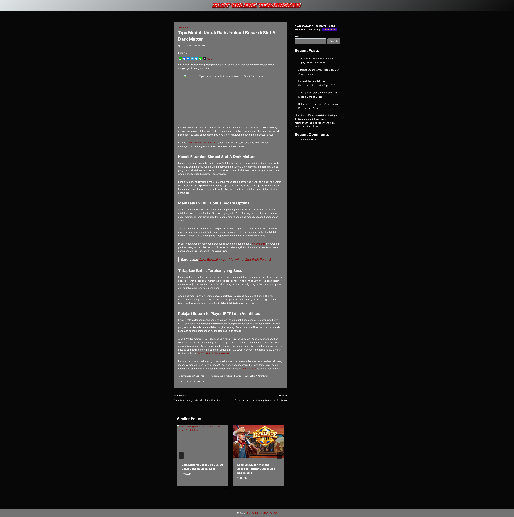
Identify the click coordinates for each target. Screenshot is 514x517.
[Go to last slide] (181, 455)
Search (298, 36)
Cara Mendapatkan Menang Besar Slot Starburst (261, 398)
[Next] (279, 455)
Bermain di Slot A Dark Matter (192, 376)
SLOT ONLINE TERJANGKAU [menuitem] (201, 142)
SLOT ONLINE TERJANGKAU (192, 381)
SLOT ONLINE (184, 27)
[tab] (225, 488)
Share (210, 59)
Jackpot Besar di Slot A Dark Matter (225, 376)
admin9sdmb (186, 45)
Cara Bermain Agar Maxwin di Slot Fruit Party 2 (235, 260)
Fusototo (315, 115)
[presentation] (202, 441)
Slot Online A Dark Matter (256, 376)
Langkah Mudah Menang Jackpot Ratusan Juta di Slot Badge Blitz (256, 468)
